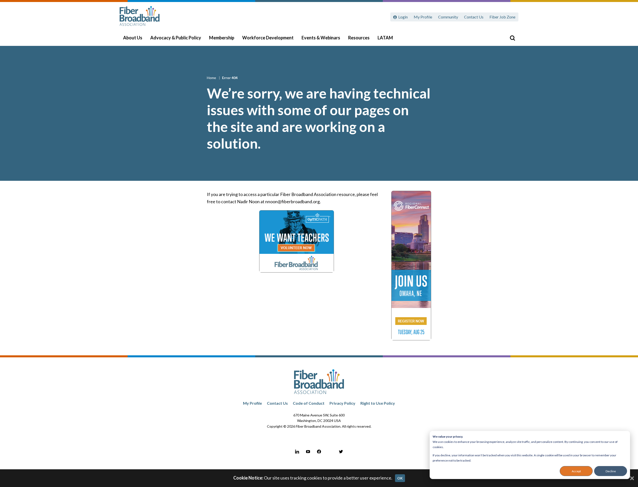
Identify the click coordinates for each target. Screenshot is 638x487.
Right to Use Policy (377, 403)
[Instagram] (329, 451)
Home (212, 78)
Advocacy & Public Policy (175, 37)
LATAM (385, 37)
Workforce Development (268, 37)
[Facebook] (319, 451)
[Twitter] (340, 451)
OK (400, 478)
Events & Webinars (321, 37)
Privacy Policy (342, 403)
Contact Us (473, 16)
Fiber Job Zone (502, 16)
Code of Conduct (308, 403)
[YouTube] (308, 451)
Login (403, 16)
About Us (132, 37)
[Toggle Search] (512, 38)
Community (448, 16)
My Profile (423, 16)
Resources (359, 37)
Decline (611, 471)
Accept (576, 471)
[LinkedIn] (297, 451)
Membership (221, 37)
